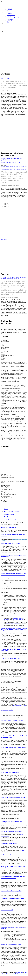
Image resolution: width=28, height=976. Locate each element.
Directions (9, 20)
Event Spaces (7, 6)
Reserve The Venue (8, 23)
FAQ (8, 22)
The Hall (9, 10)
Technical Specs (11, 15)
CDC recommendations (17, 619)
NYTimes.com (9, 973)
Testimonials (10, 19)
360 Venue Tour (8, 24)
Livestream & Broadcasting (13, 17)
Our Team (9, 13)
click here (21, 838)
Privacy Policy (19, 972)
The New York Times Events (19, 973)
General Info (7, 12)
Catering (9, 16)
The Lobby (9, 8)
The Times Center (8, 3)
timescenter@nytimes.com (12, 623)
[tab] (15, 509)
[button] (5, 78)
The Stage (9, 9)
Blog (5, 26)
